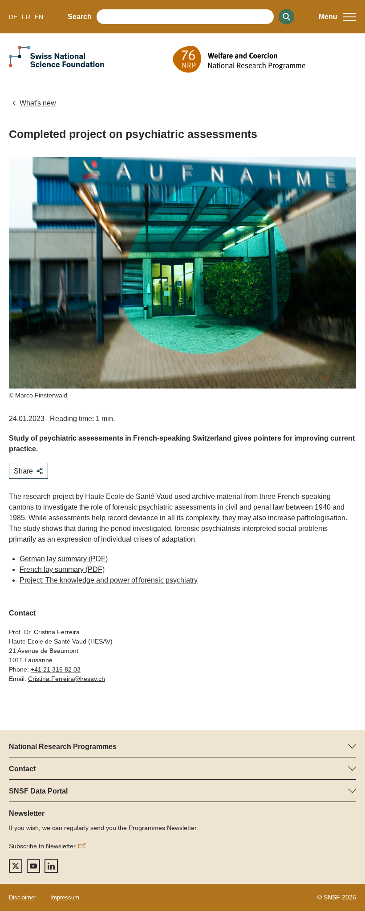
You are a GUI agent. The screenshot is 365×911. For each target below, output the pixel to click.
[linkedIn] (51, 866)
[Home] (264, 59)
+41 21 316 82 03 (56, 669)
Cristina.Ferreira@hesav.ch (66, 678)
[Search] (286, 16)
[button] (337, 17)
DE (13, 16)
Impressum (64, 897)
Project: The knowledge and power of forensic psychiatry (109, 580)
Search (80, 16)
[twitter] (15, 866)
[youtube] (33, 866)
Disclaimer (22, 897)
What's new (38, 103)
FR (26, 16)
